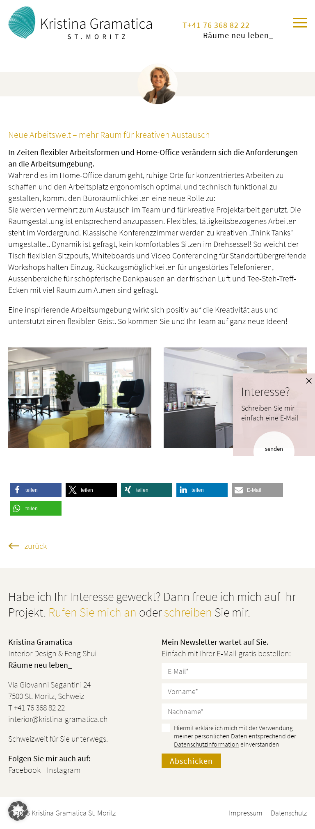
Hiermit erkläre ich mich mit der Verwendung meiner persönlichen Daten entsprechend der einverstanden (235, 736)
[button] (36, 490)
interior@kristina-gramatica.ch (57, 719)
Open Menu (300, 22)
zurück (36, 546)
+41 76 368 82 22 (218, 25)
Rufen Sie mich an (92, 612)
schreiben (188, 612)
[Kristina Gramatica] (83, 22)
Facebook (24, 770)
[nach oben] (292, 738)
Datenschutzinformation (206, 744)
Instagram (63, 770)
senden (274, 448)
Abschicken (191, 761)
